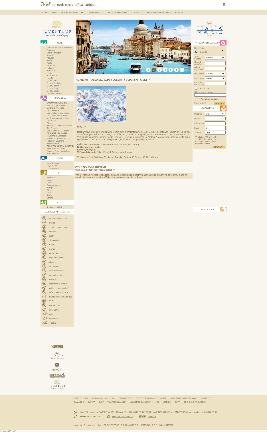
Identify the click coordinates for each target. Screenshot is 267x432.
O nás (54, 12)
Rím (48, 190)
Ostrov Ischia (53, 86)
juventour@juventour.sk (122, 417)
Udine (49, 182)
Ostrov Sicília (53, 91)
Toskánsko (52, 76)
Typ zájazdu (197, 57)
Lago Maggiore (53, 168)
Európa (91, 402)
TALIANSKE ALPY (100, 79)
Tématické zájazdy (116, 402)
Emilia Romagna (54, 53)
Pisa (49, 193)
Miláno (49, 180)
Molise (49, 60)
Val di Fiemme (53, 110)
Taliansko (81, 79)
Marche (50, 55)
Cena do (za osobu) (199, 83)
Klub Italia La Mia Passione (157, 12)
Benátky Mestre (54, 185)
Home (44, 12)
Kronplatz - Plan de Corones (59, 126)
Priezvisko (199, 123)
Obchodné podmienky (195, 402)
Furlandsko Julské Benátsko (59, 48)
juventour (152, 417)
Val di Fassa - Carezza (57, 115)
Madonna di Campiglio (56, 136)
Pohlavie (198, 114)
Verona (50, 198)
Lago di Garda (53, 163)
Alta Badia (51, 120)
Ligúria (50, 78)
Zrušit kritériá (200, 103)
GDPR (177, 402)
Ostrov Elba (52, 81)
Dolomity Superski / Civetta (131, 79)
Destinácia (199, 48)
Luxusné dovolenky (140, 402)
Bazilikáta (51, 65)
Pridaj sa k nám (69, 12)
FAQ (83, 12)
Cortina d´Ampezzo (55, 108)
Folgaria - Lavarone (55, 141)
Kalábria (50, 68)
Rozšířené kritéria (209, 99)
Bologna (50, 188)
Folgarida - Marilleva (56, 138)
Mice (157, 402)
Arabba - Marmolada (56, 105)
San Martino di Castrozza (58, 113)
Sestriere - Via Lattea (56, 148)
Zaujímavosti (96, 12)
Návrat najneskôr (198, 68)
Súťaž (136, 12)
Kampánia (51, 70)
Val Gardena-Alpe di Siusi (58, 118)
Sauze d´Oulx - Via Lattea (58, 151)
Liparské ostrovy (54, 93)
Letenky (167, 402)
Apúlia (49, 63)
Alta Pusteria (52, 128)
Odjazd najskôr (197, 63)
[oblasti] (222, 50)
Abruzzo (50, 58)
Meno (196, 118)
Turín (49, 195)
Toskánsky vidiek (54, 207)
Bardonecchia (53, 153)
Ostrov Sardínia (54, 83)
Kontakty (180, 12)
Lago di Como (53, 165)
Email (196, 128)
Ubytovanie (199, 74)
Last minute (204, 88)
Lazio (49, 73)
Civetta (50, 123)
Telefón (197, 133)
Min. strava (199, 78)
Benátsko (51, 50)
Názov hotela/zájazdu (203, 92)
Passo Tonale (53, 143)
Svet (101, 402)
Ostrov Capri (52, 88)
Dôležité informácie (118, 12)
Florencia (51, 177)
